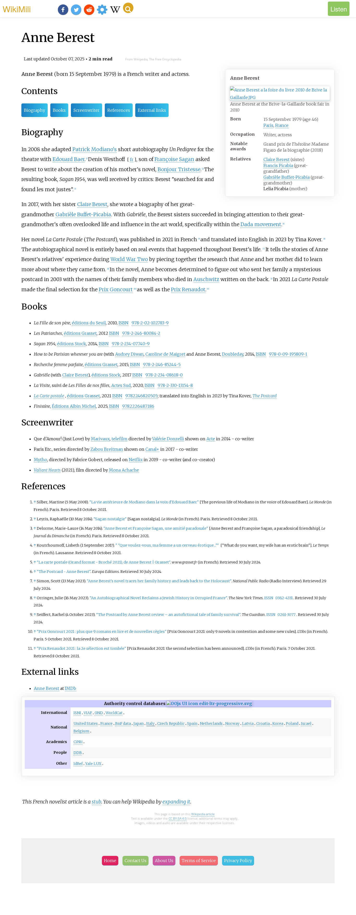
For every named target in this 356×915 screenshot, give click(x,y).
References (118, 110)
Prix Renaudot (188, 289)
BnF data (123, 723)
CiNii (78, 741)
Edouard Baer (69, 159)
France (282, 125)
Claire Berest (276, 159)
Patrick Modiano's (94, 149)
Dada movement (261, 224)
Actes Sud (121, 385)
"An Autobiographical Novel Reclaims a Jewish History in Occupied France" (158, 598)
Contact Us (135, 860)
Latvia (248, 723)
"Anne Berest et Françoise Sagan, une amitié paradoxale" (155, 528)
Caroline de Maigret (165, 354)
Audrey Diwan (129, 354)
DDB (77, 752)
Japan (138, 723)
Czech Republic (171, 723)
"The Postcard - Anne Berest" (63, 571)
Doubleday (232, 354)
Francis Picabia (278, 165)
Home (110, 860)
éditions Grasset (80, 333)
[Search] (128, 8)
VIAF (88, 712)
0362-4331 (284, 598)
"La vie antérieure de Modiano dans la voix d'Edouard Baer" (144, 502)
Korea (277, 723)
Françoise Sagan (174, 159)
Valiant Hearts (47, 470)
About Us (164, 860)
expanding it (176, 802)
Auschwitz (206, 279)
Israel (306, 723)
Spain (192, 723)
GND (99, 712)
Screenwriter (86, 110)
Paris (268, 125)
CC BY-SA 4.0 (178, 818)
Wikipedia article (203, 814)
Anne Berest (46, 688)
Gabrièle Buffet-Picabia (286, 177)
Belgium (81, 731)
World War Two (129, 259)
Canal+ (152, 449)
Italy (150, 723)
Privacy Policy (238, 860)
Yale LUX (93, 763)
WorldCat (114, 712)
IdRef (78, 763)
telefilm (119, 438)
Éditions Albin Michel (74, 406)
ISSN (268, 598)
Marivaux (100, 438)
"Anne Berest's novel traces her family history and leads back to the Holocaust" (159, 581)
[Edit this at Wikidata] (209, 703)
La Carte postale (49, 395)
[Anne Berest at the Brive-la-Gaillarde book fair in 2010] (280, 97)
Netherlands (211, 723)
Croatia (263, 723)
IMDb (70, 688)
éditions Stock (71, 343)
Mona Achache (124, 470)
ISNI (77, 712)
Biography (34, 110)
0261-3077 (287, 614)
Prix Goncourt (116, 289)
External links (152, 110)
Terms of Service (199, 860)
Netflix (136, 459)
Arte (210, 438)
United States (85, 723)
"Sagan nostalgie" (110, 519)
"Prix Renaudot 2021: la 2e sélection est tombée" (81, 648)
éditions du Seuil (89, 322)
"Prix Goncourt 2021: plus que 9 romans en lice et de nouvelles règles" (102, 631)
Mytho (40, 459)
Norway (232, 723)
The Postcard (265, 395)
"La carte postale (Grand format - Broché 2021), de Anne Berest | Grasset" (103, 562)
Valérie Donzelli (168, 438)
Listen (338, 8)
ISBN (123, 322)
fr (131, 159)
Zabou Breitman (106, 449)
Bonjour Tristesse (179, 169)
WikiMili (17, 9)
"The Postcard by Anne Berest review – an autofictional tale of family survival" (168, 614)
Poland (292, 723)
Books (59, 110)
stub (96, 802)
